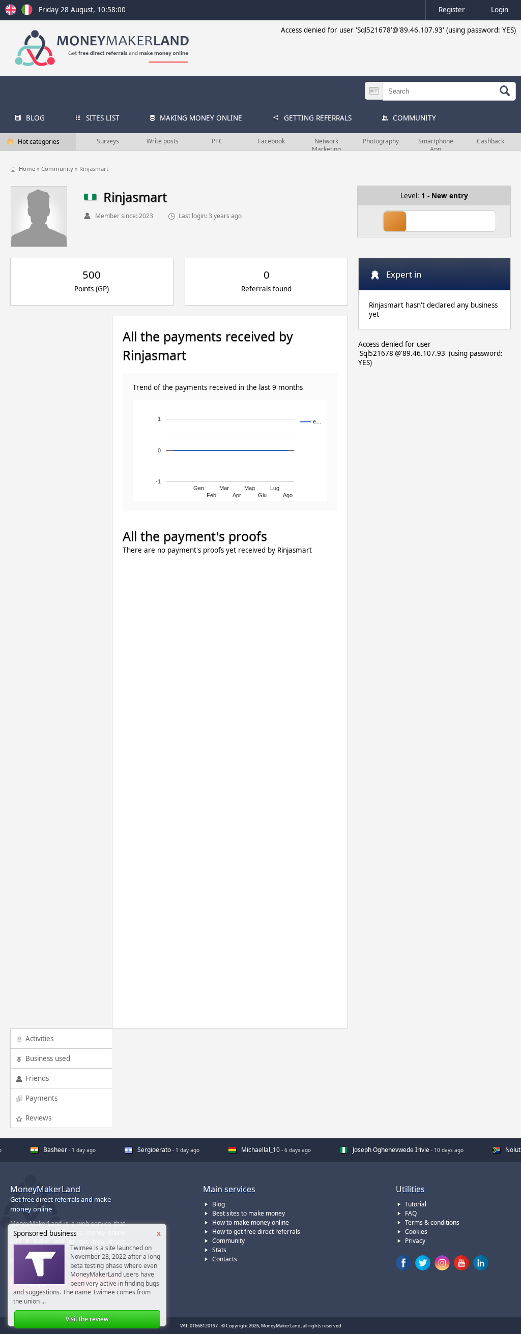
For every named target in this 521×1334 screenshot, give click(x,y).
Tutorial (415, 1204)
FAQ (411, 1213)
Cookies (416, 1231)
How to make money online (250, 1222)
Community (58, 168)
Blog (218, 1204)
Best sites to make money (248, 1213)
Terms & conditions (432, 1222)
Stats (219, 1250)
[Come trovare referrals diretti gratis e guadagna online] (27, 12)
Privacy (415, 1240)
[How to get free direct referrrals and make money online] (12, 12)
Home (28, 168)
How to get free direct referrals (256, 1231)
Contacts (224, 1259)
